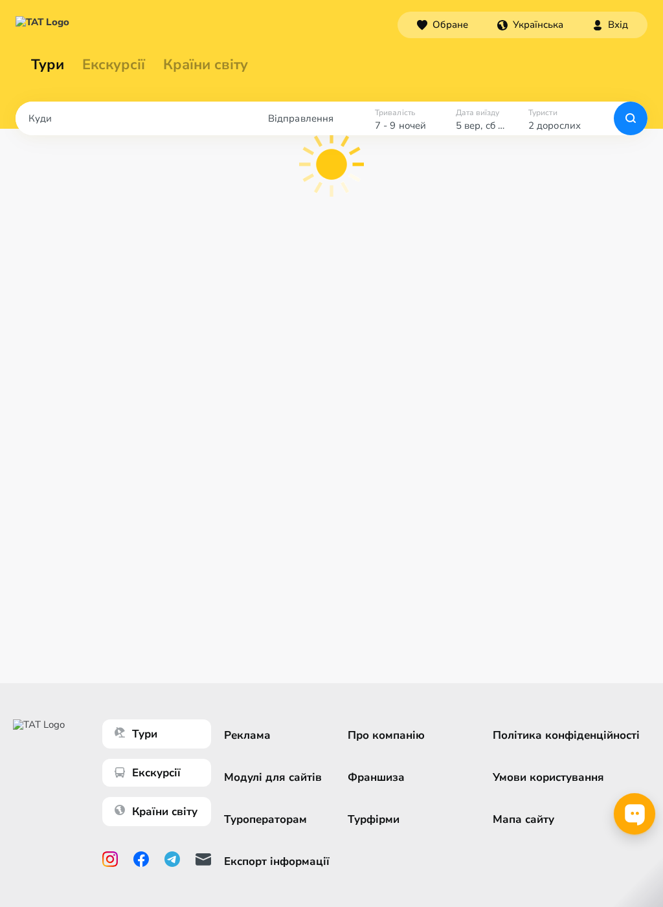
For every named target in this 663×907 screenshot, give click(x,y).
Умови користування (548, 777)
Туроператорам (265, 819)
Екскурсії (156, 772)
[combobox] (530, 25)
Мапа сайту (523, 819)
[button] (530, 25)
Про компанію (386, 735)
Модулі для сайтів (273, 777)
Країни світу (205, 64)
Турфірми (373, 819)
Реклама (247, 735)
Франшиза (376, 777)
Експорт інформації (277, 861)
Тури (47, 64)
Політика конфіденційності (566, 735)
